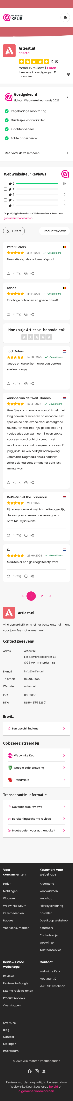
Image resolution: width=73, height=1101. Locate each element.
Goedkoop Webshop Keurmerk (54, 924)
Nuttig (16, 273)
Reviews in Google (15, 983)
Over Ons (9, 1023)
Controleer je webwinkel (49, 939)
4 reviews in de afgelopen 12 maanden (37, 74)
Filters (16, 231)
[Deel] (32, 273)
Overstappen (12, 1005)
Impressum (11, 1051)
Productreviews (54, 231)
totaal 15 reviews (31, 68)
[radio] (21, 61)
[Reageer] (25, 273)
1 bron (51, 68)
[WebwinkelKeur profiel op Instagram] (37, 1071)
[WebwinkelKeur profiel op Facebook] (30, 1071)
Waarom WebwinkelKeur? (14, 902)
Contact (8, 1037)
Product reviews (14, 998)
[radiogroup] (34, 61)
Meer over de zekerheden (22, 153)
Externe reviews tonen (18, 991)
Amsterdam (43, 663)
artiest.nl (24, 53)
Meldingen (10, 891)
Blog (6, 1030)
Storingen (9, 1044)
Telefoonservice (51, 950)
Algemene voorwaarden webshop (49, 891)
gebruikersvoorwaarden (18, 218)
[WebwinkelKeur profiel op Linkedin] (44, 1071)
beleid (53, 1087)
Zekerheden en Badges (13, 916)
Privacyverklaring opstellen (51, 909)
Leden (7, 884)
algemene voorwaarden (36, 1091)
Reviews (8, 976)
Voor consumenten (16, 928)
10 (54, 61)
